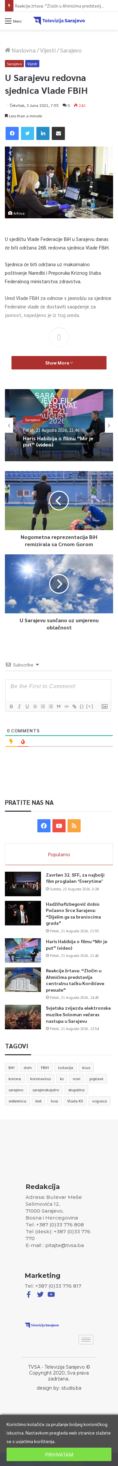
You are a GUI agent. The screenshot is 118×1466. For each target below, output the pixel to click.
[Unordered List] (50, 706)
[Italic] (19, 706)
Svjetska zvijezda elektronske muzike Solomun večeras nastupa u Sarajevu (78, 1014)
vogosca (99, 1100)
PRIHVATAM (59, 1454)
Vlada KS (75, 1100)
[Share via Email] (58, 133)
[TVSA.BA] (59, 20)
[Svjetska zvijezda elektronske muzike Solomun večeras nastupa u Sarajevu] (23, 1017)
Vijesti (48, 50)
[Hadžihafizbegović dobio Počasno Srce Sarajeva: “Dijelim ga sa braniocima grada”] (23, 913)
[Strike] (35, 706)
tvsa (54, 1100)
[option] (59, 425)
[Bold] (11, 706)
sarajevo (16, 1089)
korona (15, 1078)
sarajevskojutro (45, 1089)
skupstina (76, 1089)
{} (82, 706)
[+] (89, 706)
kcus (86, 1067)
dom (28, 1067)
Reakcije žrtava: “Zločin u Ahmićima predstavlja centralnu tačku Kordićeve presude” (75, 980)
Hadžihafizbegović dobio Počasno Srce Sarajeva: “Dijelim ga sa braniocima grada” (73, 913)
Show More (57, 363)
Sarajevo (71, 50)
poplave (96, 1078)
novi (76, 1078)
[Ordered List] (43, 706)
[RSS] (74, 825)
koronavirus (40, 1078)
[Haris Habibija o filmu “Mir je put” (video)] (23, 950)
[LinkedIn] (42, 133)
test (38, 1100)
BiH (11, 1067)
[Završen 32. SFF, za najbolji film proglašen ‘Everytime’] (23, 884)
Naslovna (23, 50)
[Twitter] (27, 133)
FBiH (45, 1067)
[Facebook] (12, 133)
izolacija (65, 1067)
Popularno (59, 854)
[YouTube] (59, 825)
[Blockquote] (58, 706)
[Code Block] (66, 706)
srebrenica (17, 1100)
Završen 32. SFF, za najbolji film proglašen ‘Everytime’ (75, 878)
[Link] (74, 706)
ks (62, 1078)
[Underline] (27, 706)
